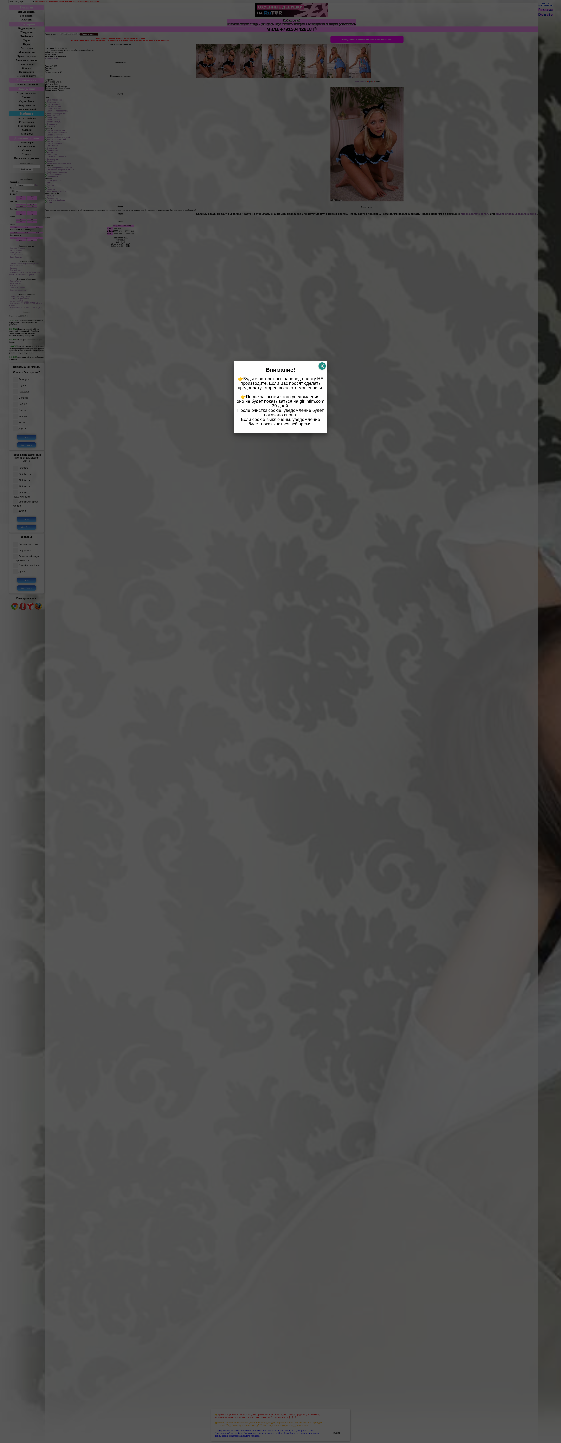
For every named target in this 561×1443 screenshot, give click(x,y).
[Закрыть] (322, 366)
